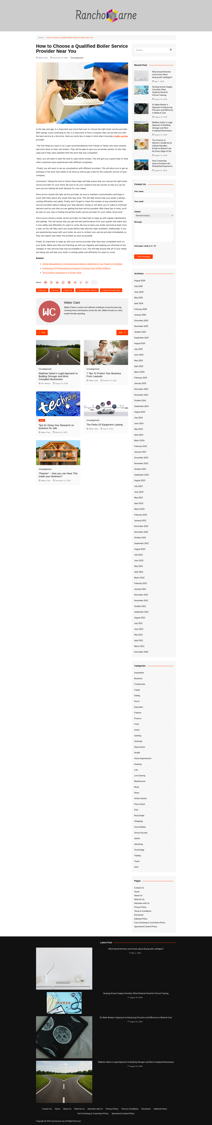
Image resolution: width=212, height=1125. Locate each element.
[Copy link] (94, 282)
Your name (138, 191)
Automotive (139, 673)
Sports (137, 838)
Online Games (140, 798)
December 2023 (141, 458)
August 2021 (139, 618)
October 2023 (140, 469)
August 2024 (139, 412)
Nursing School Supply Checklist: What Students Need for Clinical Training (135, 993)
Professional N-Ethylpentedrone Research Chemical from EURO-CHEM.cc (76, 268)
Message (138, 222)
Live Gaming (139, 776)
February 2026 (140, 309)
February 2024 (140, 446)
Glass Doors (139, 747)
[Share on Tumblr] (81, 282)
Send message (143, 257)
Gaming (137, 736)
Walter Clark (43, 58)
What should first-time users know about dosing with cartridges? (162, 74)
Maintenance (140, 781)
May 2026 (138, 298)
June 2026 (138, 292)
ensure (56, 290)
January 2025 (140, 383)
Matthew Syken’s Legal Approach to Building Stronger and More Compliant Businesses (58, 376)
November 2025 (141, 326)
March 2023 (139, 509)
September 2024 (141, 406)
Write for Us (139, 899)
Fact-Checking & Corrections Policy (149, 923)
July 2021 (138, 623)
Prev (43, 332)
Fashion (137, 713)
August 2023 (139, 480)
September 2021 (141, 612)
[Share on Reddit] (75, 282)
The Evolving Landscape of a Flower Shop (61, 272)
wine (136, 867)
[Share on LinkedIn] (57, 282)
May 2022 (138, 566)
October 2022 (140, 538)
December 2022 (141, 526)
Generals (138, 741)
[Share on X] (51, 282)
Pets (136, 810)
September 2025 (141, 338)
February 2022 (140, 583)
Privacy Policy (140, 907)
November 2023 (141, 463)
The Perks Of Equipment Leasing (104, 424)
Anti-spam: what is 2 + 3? (145, 246)
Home (136, 892)
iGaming (138, 764)
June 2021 (138, 629)
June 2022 (138, 560)
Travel (137, 861)
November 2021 (141, 600)
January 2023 (140, 521)
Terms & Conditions (142, 911)
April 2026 (138, 303)
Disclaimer (139, 915)
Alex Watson (46, 383)
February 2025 (140, 378)
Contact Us (139, 888)
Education (138, 707)
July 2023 (138, 486)
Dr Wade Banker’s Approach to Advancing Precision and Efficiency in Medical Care (136, 1017)
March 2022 (139, 578)
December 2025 (141, 321)
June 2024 (138, 423)
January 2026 (140, 315)
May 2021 (138, 635)
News (42, 420)
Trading (137, 856)
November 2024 (141, 395)
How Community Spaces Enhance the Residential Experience (162, 163)
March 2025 (139, 372)
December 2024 (141, 389)
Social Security (140, 833)
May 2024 (138, 429)
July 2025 (138, 349)
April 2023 (138, 503)
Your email (138, 201)
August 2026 (139, 281)
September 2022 (141, 543)
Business (43, 290)
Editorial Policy (140, 919)
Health (137, 753)
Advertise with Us (141, 903)
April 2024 (138, 435)
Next (121, 332)
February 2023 (140, 515)
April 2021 (138, 640)
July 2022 (138, 555)
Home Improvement (142, 758)
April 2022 (138, 572)
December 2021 (141, 595)
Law (136, 770)
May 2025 (138, 361)
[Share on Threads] (86, 282)
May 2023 (138, 498)
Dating (137, 695)
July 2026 (138, 286)
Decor (136, 701)
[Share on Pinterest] (69, 282)
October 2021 (140, 606)
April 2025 (138, 366)
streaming (138, 844)
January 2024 (140, 452)
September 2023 (141, 475)
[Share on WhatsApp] (63, 282)
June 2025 (138, 355)
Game (136, 730)
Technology (139, 850)
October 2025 (140, 332)
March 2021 (139, 646)
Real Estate (139, 816)
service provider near (111, 290)
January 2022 (140, 589)
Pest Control (139, 804)
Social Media (140, 827)
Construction (139, 684)
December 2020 (141, 652)
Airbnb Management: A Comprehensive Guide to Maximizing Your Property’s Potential (82, 264)
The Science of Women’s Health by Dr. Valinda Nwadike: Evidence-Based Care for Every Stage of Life (162, 145)
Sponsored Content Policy (145, 927)
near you (68, 290)
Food (136, 724)
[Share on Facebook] (45, 282)
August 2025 (139, 343)
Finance (137, 718)
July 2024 (138, 418)
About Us (138, 895)
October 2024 (140, 400)
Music (136, 787)
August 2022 (139, 549)
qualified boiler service (88, 290)
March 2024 (139, 440)
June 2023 (138, 492)
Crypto (137, 690)
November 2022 (141, 532)
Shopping (138, 821)
